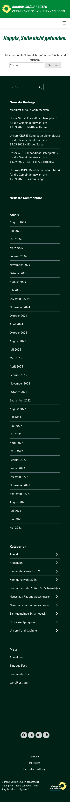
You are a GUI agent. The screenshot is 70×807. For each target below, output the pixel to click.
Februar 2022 (18, 460)
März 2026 (16, 248)
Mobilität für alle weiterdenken (29, 110)
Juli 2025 (15, 290)
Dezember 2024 (20, 299)
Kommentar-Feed (20, 674)
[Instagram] (31, 735)
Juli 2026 (15, 231)
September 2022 (20, 400)
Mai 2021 (16, 527)
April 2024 (16, 324)
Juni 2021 (16, 519)
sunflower (27, 785)
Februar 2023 (18, 375)
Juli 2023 (15, 349)
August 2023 (18, 341)
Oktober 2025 (18, 273)
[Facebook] (24, 735)
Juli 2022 (15, 417)
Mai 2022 (16, 434)
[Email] (46, 735)
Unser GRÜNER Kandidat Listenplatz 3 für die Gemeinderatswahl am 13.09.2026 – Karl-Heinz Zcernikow (34, 157)
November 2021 (20, 485)
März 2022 (16, 451)
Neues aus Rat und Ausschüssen (30, 596)
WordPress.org (19, 682)
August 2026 (18, 222)
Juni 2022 (16, 426)
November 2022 (20, 383)
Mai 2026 (16, 239)
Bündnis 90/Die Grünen (29, 7)
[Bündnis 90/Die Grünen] (6, 8)
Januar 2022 (17, 468)
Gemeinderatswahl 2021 (25, 571)
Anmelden (16, 657)
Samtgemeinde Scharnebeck (28, 613)
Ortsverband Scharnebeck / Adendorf (39, 11)
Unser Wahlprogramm (23, 622)
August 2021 (18, 502)
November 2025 (20, 265)
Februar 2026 (18, 256)
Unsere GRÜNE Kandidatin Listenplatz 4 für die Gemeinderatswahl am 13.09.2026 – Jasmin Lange (35, 174)
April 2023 (16, 366)
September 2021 (20, 494)
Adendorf (15, 554)
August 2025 (18, 282)
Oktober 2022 (18, 392)
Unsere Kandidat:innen (24, 630)
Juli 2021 (15, 511)
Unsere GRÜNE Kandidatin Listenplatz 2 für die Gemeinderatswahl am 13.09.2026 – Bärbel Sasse (35, 140)
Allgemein (16, 563)
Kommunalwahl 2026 (23, 579)
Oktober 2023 (18, 332)
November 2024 (20, 307)
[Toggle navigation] (64, 23)
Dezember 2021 (20, 477)
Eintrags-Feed (18, 665)
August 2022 (18, 409)
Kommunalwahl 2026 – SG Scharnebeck (35, 588)
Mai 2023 (16, 358)
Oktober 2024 (18, 315)
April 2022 (16, 443)
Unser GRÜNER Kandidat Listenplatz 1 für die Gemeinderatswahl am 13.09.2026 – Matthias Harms (34, 122)
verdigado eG (22, 789)
